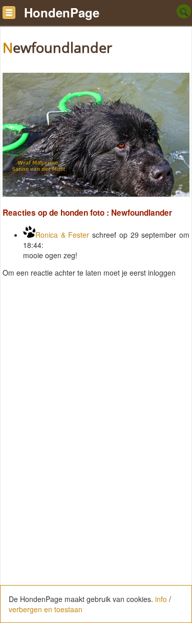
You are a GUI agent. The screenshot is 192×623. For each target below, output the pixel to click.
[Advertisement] (96, 387)
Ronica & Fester (62, 235)
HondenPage (61, 12)
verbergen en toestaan (45, 609)
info (161, 599)
